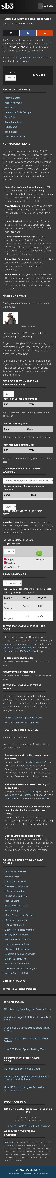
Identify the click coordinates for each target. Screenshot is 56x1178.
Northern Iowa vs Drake (17, 944)
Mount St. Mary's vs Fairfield (19, 915)
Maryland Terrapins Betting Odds (22, 722)
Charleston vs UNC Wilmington (21, 968)
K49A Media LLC (11, 1142)
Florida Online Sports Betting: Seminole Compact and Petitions (26, 1078)
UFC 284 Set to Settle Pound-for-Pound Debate (27, 1040)
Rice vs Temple (12, 910)
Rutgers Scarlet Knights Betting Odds (24, 717)
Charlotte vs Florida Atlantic (19, 929)
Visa (12, 795)
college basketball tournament (18, 647)
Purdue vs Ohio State (16, 895)
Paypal (45, 798)
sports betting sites (33, 762)
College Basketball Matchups (21, 988)
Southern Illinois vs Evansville (20, 954)
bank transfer (12, 798)
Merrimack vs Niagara (16, 920)
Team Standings (13, 122)
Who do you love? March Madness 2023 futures (27, 1029)
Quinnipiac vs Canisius (16, 886)
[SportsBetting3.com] (7, 6)
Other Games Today (15, 136)
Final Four (28, 651)
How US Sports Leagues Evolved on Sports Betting (24, 1088)
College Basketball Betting (28, 57)
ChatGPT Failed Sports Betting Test (24, 1049)
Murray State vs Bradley (17, 934)
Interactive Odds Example (18, 112)
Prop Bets (10, 117)
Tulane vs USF (12, 876)
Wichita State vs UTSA (16, 973)
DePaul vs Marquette (15, 958)
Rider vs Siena (12, 900)
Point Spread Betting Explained (22, 1068)
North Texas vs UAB (15, 881)
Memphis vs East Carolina (18, 939)
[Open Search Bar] (40, 6)
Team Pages (11, 131)
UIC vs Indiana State (15, 891)
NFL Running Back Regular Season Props (27, 1009)
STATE (10, 72)
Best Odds (10, 107)
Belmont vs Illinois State (17, 963)
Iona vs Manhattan (14, 924)
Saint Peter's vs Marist (16, 905)
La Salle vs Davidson (15, 871)
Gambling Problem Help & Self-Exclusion (28, 1126)
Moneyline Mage (13, 102)
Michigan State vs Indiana (18, 949)
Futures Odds (11, 127)
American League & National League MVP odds (28, 1018)
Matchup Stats (12, 98)
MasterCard (29, 795)
